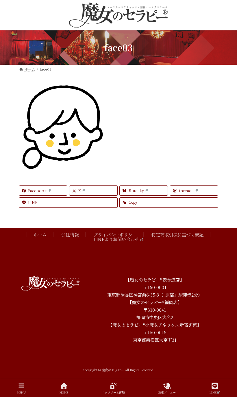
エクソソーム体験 (113, 392)
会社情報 (70, 234)
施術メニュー (167, 392)
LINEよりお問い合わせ (116, 239)
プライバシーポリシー (115, 234)
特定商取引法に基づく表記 (177, 234)
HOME (64, 392)
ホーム (40, 234)
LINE (213, 392)
